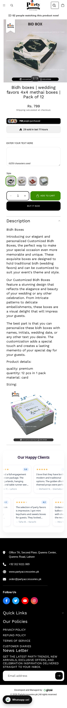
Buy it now (33, 206)
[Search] (12, 5)
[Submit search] (54, 5)
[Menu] (4, 5)
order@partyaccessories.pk (25, 579)
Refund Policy (14, 635)
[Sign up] (59, 676)
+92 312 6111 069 (19, 564)
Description (18, 220)
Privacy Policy (14, 629)
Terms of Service (16, 640)
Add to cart (47, 195)
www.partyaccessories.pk (24, 571)
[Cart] (63, 5)
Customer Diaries (17, 646)
